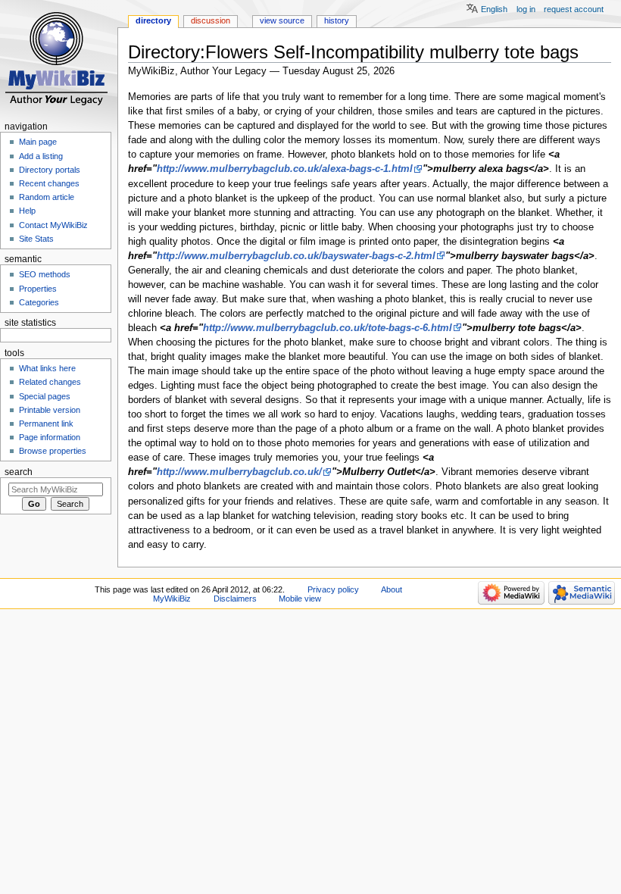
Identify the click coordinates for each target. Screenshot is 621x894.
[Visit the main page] (58, 58)
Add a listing (41, 156)
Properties (38, 288)
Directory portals (49, 169)
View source (282, 20)
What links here (47, 368)
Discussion (210, 20)
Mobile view (300, 598)
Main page (38, 141)
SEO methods (44, 274)
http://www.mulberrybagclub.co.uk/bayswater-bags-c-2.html (296, 256)
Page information (49, 437)
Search (19, 472)
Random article (46, 197)
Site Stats (36, 238)
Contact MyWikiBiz (53, 225)
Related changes (50, 381)
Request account (574, 9)
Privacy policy (333, 589)
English (494, 9)
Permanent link (46, 423)
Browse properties (52, 450)
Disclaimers (235, 598)
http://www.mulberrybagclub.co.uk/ (239, 472)
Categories (39, 302)
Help (27, 210)
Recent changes (49, 183)
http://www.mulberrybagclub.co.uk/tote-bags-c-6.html (327, 328)
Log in (525, 9)
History (336, 20)
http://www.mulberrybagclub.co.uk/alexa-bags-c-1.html (285, 169)
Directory (153, 20)
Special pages (44, 396)
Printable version (49, 409)
